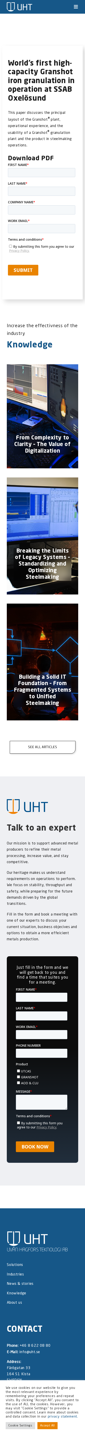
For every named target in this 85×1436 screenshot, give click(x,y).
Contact (25, 1329)
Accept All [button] (47, 1425)
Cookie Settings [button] (20, 1425)
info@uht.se (29, 1352)
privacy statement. (63, 1416)
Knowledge (30, 345)
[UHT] (19, 4)
